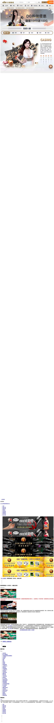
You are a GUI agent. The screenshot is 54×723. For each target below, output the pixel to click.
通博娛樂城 (5, 664)
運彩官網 (4, 674)
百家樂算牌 (5, 682)
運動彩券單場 (5, 687)
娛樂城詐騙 (5, 695)
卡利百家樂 (5, 676)
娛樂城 (4, 692)
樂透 (3, 660)
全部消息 (4, 653)
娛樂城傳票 (5, 681)
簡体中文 (8, 503)
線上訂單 (4, 713)
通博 (3, 659)
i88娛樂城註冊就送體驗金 (7, 655)
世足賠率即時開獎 (6, 683)
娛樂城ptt (4, 677)
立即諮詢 (3, 499)
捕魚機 (4, 662)
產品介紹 (4, 507)
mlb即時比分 (5, 665)
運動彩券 (4, 673)
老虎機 (4, 663)
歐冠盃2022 (5, 691)
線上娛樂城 (10, 625)
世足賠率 (4, 688)
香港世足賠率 (5, 690)
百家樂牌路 (5, 668)
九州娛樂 (4, 686)
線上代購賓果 (3, 578)
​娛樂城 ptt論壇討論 (7, 641)
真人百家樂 (5, 678)
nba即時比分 (5, 669)
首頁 (3, 506)
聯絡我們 (4, 503)
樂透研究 (4, 667)
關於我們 (4, 513)
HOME (1, 503)
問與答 (4, 509)
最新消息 (4, 508)
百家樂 (4, 658)
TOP (1, 699)
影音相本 (4, 511)
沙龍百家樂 (5, 672)
